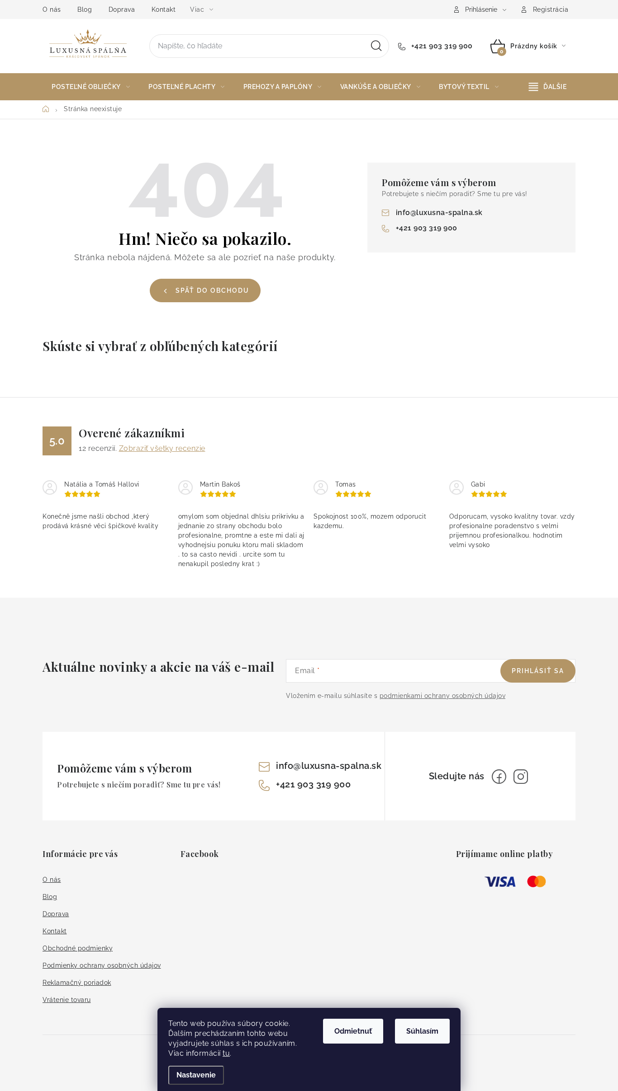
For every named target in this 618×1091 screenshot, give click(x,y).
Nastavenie (196, 1075)
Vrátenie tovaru (67, 999)
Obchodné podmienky (78, 948)
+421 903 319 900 (441, 46)
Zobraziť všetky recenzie (162, 448)
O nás (52, 9)
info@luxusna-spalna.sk (439, 212)
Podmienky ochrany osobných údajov (102, 965)
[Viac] (548, 86)
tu (226, 1053)
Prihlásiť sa (538, 670)
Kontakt (164, 9)
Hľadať (376, 46)
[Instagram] (520, 776)
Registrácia (551, 9)
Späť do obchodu (212, 290)
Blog (84, 9)
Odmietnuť (353, 1031)
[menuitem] (91, 86)
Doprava (122, 9)
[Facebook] (499, 776)
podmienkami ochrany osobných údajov (443, 695)
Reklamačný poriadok (77, 982)
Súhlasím (422, 1031)
